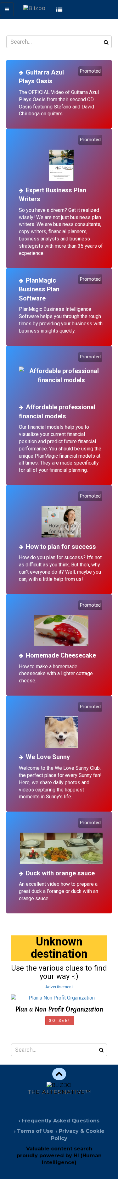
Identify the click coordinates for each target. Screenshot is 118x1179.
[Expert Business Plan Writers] (61, 158)
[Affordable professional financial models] (61, 376)
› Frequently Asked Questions (59, 1121)
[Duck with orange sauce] (61, 841)
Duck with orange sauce (60, 873)
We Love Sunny (48, 757)
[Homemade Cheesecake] (61, 624)
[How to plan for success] (61, 515)
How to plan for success (61, 546)
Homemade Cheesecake (61, 655)
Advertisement (59, 986)
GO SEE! (59, 1020)
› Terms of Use (33, 1131)
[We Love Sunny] (61, 725)
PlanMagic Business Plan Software (39, 289)
